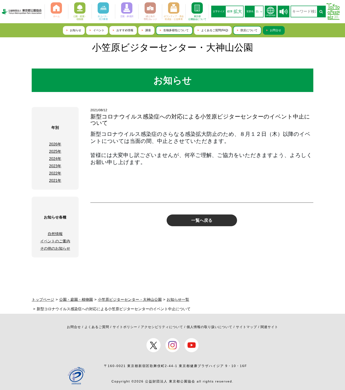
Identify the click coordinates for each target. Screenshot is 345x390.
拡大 (238, 11)
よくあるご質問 (96, 327)
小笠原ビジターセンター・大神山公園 (172, 47)
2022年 (55, 173)
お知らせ (75, 30)
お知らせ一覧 (178, 300)
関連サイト (269, 327)
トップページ (43, 300)
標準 (230, 11)
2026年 (55, 144)
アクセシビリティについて (162, 327)
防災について (249, 30)
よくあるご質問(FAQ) (214, 30)
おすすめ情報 (124, 30)
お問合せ (275, 30)
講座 (148, 30)
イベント (98, 30)
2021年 (55, 181)
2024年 (55, 159)
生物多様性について (176, 30)
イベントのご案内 (55, 241)
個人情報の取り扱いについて (209, 327)
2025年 (55, 151)
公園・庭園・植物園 (76, 300)
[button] (284, 12)
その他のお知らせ (55, 248)
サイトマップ (246, 327)
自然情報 (55, 234)
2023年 (55, 166)
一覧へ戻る (201, 220)
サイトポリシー (125, 327)
